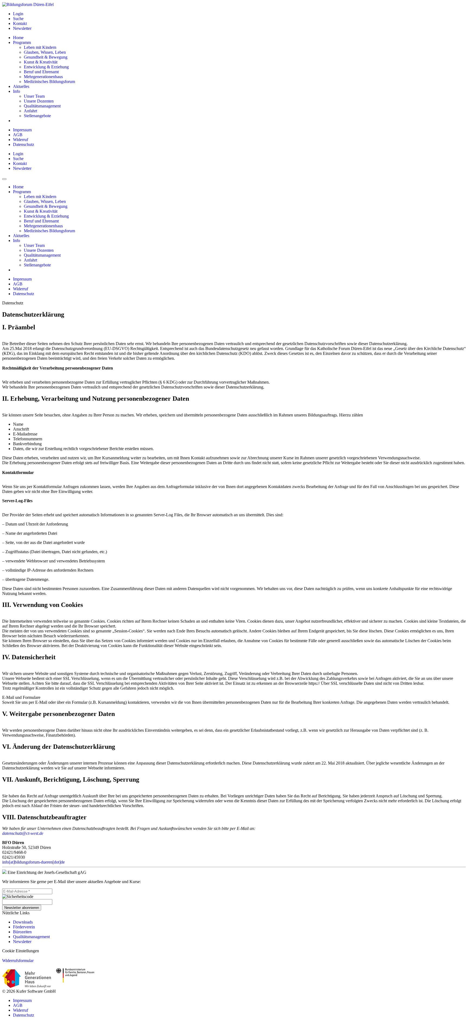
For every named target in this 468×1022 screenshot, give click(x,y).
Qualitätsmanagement (31, 936)
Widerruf (20, 139)
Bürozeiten (22, 931)
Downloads (23, 922)
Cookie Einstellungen (20, 950)
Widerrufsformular (18, 960)
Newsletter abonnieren (21, 908)
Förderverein (24, 927)
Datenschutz (23, 144)
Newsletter (22, 941)
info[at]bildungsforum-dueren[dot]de (33, 862)
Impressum (22, 130)
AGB (17, 134)
